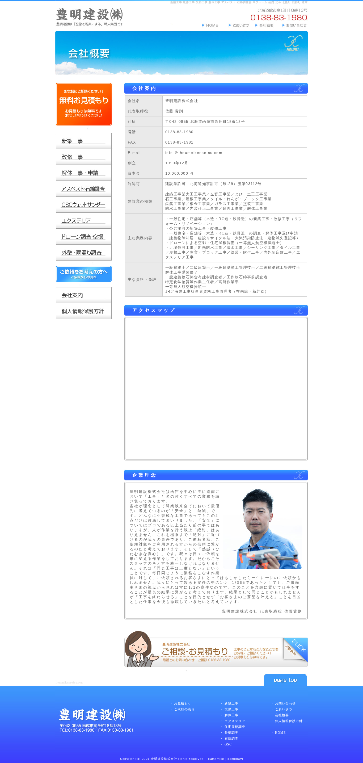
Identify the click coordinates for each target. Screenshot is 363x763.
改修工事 (231, 709)
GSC (228, 744)
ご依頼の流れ (184, 709)
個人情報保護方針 (289, 721)
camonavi (235, 758)
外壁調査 (231, 733)
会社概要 (282, 715)
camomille (216, 758)
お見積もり (182, 703)
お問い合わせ (285, 703)
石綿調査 (231, 738)
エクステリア (235, 721)
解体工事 (231, 715)
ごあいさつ (283, 709)
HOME (280, 733)
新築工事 (231, 703)
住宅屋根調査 (235, 727)
